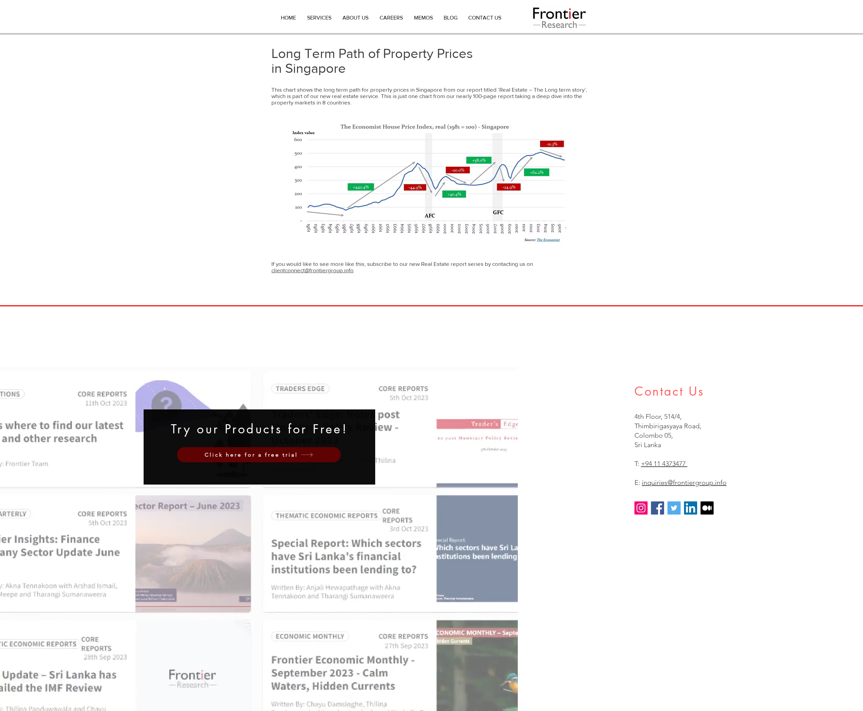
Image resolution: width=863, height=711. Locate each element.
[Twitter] (674, 508)
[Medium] (707, 508)
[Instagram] (641, 508)
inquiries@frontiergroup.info (684, 482)
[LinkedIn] (690, 508)
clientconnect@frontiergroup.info (312, 270)
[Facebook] (657, 508)
